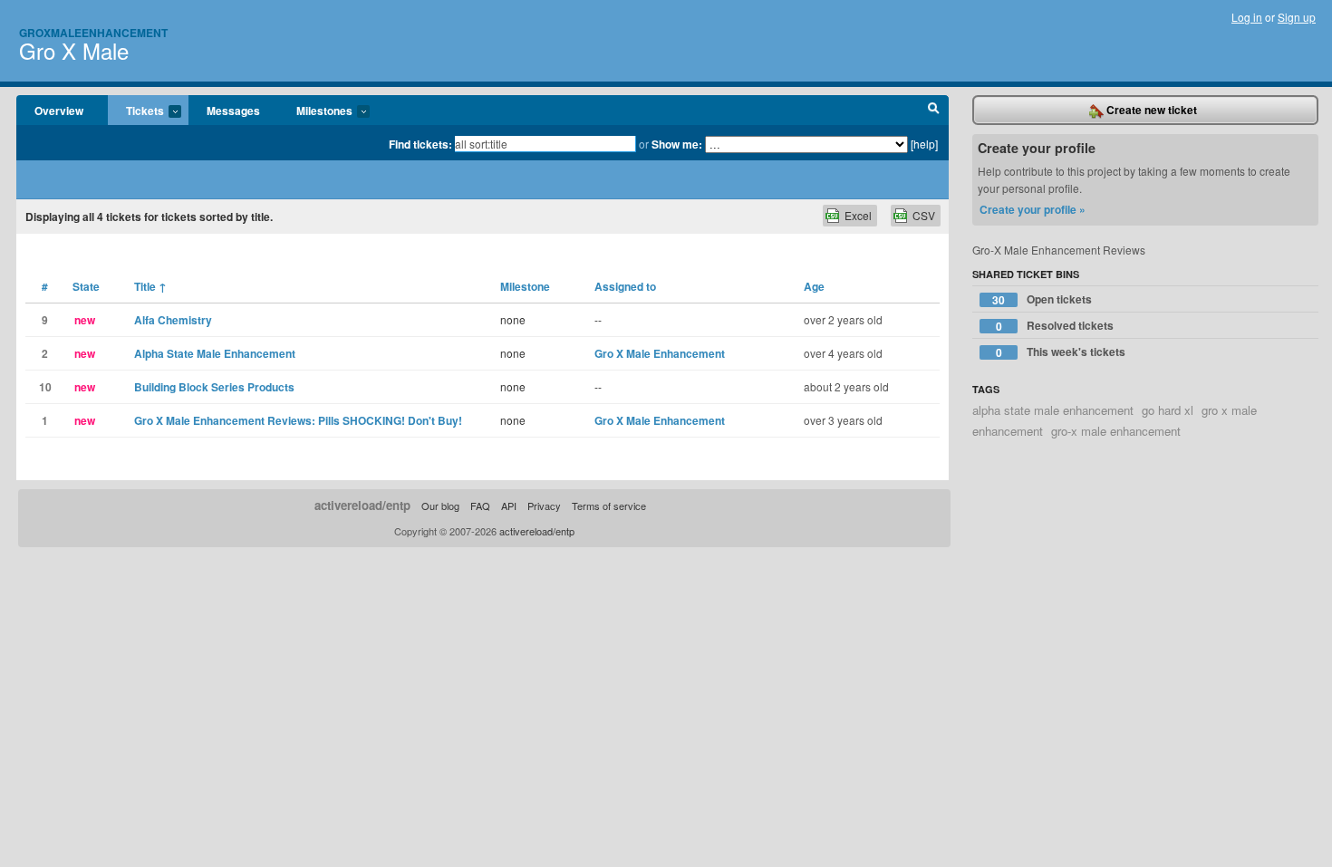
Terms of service (609, 505)
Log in (1246, 16)
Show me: (677, 144)
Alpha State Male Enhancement (214, 353)
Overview (58, 110)
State (86, 286)
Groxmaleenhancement (93, 32)
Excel (858, 215)
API (508, 505)
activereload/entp (362, 505)
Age (814, 286)
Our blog (440, 505)
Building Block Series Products (214, 387)
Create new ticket (1150, 109)
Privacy (544, 505)
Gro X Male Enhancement (659, 353)
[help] (924, 143)
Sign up (1297, 16)
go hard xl (1167, 410)
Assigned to (625, 286)
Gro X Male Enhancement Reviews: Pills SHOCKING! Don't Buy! (298, 420)
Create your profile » (1033, 209)
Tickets (136, 111)
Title (150, 286)
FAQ (480, 505)
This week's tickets (1061, 352)
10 (45, 387)
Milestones (315, 111)
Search (934, 110)
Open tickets (1042, 299)
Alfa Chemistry (173, 320)
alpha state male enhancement (1053, 410)
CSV (923, 215)
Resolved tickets (1055, 325)
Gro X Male (74, 50)
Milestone (525, 286)
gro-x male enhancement (1116, 430)
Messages (233, 110)
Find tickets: (420, 144)
